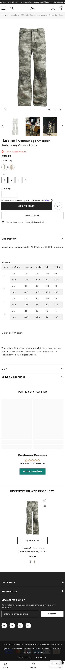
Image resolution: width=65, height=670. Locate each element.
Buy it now (32, 215)
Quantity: (6, 188)
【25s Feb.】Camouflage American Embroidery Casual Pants (32, 550)
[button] (55, 110)
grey (30, 561)
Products (13, 15)
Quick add (32, 540)
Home (4, 15)
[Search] (12, 8)
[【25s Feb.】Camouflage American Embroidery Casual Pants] (32, 517)
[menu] (3, 8)
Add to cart (27, 206)
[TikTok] (20, 625)
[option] (32, 66)
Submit (52, 614)
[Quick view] (44, 506)
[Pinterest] (12, 625)
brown (34, 561)
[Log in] (53, 8)
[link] (58, 206)
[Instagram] (4, 625)
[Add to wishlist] (44, 500)
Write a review (32, 471)
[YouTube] (28, 625)
